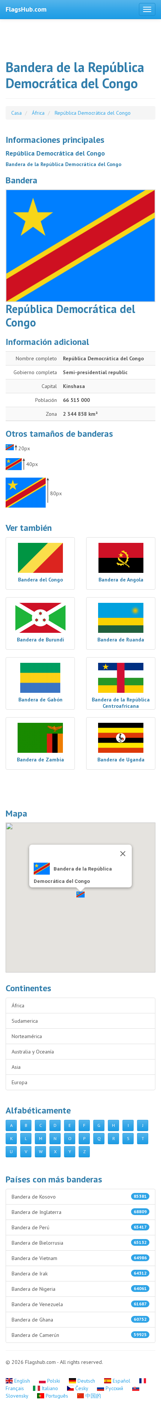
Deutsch (86, 1380)
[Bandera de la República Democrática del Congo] (80, 245)
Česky (81, 1388)
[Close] (123, 854)
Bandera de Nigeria (79, 1289)
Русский (114, 1388)
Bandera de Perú (79, 1227)
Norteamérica (27, 1036)
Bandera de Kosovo (79, 1196)
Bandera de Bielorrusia (79, 1242)
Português (57, 1395)
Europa (19, 1082)
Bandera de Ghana (79, 1319)
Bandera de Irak (79, 1273)
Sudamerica (25, 1020)
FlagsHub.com (26, 9)
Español (121, 1380)
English (22, 1380)
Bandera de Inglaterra (79, 1212)
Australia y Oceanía (33, 1051)
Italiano (50, 1388)
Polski (53, 1380)
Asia (16, 1067)
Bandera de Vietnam (79, 1258)
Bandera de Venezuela (79, 1304)
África (18, 1005)
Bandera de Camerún (79, 1335)
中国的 (92, 1395)
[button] (80, 895)
